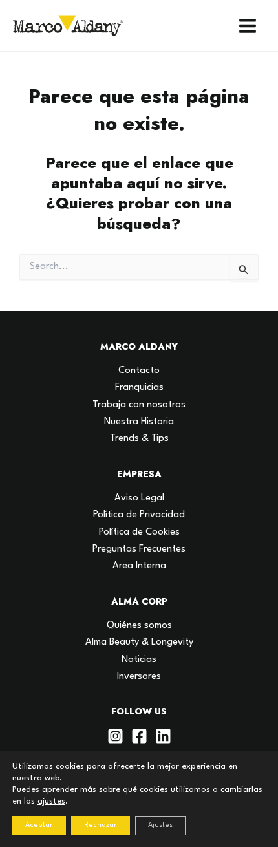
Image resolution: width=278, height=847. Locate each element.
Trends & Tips (139, 439)
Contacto (139, 371)
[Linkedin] (163, 736)
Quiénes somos (139, 625)
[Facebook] (139, 736)
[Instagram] (115, 736)
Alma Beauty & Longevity (139, 642)
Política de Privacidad (139, 515)
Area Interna (139, 566)
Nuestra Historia (139, 422)
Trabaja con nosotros (139, 405)
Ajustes (160, 825)
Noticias (139, 660)
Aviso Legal (139, 498)
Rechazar (100, 825)
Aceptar (39, 825)
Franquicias (139, 387)
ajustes (51, 801)
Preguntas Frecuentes (139, 549)
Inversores (139, 676)
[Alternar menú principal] (247, 25)
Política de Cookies (139, 532)
